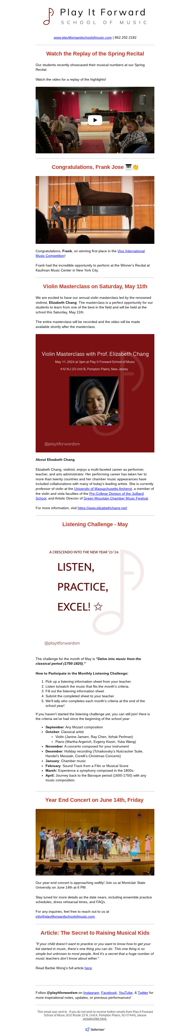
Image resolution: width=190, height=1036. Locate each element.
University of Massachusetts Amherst (103, 489)
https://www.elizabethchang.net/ (102, 508)
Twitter (143, 993)
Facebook (109, 993)
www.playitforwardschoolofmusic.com (83, 37)
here (88, 968)
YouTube (126, 993)
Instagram (91, 993)
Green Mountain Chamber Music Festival (116, 498)
